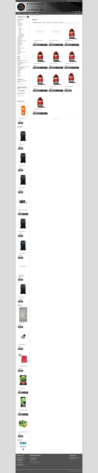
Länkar (18, 73)
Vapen (18, 21)
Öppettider (19, 70)
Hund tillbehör (19, 38)
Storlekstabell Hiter (20, 67)
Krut (19, 26)
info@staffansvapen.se (21, 84)
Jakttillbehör (19, 42)
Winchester (20, 29)
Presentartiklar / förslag (21, 52)
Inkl (78, 11)
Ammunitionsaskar (21, 35)
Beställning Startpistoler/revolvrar (22, 62)
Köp (25, 392)
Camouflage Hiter (20, 63)
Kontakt (37, 13)
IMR (19, 30)
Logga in (18, 76)
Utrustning (19, 24)
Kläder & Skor (19, 39)
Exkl (81, 11)
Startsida (19, 13)
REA (18, 65)
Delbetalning (19, 64)
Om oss (24, 13)
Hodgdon (20, 31)
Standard (39, 22)
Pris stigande (49, 22)
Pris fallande (55, 22)
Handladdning (19, 23)
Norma (20, 27)
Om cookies (19, 75)
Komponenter (20, 25)
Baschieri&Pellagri (21, 34)
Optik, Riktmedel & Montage (21, 40)
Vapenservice (19, 69)
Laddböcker (20, 37)
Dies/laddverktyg (20, 36)
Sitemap (18, 54)
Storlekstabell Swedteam (21, 68)
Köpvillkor (30, 13)
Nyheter (18, 71)
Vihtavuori (20, 28)
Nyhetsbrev (19, 72)
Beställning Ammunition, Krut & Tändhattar (22, 61)
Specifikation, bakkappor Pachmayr (23, 66)
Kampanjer (19, 53)
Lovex (20, 32)
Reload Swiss (21, 33)
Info (20, 148)
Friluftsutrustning (20, 43)
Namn (44, 22)
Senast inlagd (61, 22)
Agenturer (19, 59)
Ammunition (19, 22)
